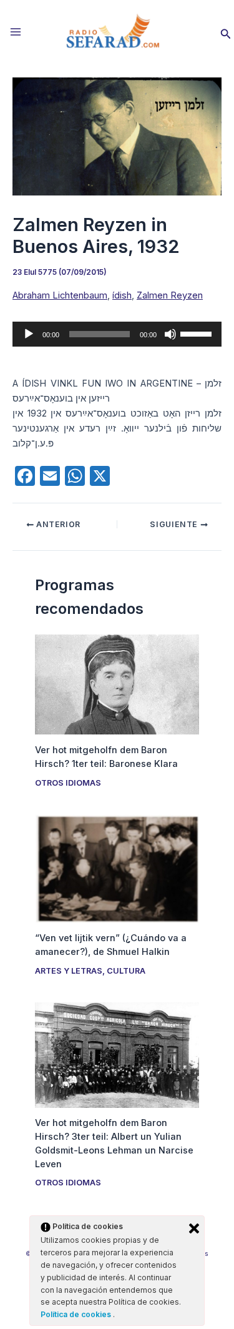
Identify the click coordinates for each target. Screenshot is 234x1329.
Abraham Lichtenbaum (59, 295)
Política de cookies (77, 1314)
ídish (122, 295)
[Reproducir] (28, 334)
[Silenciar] (170, 334)
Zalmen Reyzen (170, 295)
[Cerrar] (194, 1228)
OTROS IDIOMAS (68, 783)
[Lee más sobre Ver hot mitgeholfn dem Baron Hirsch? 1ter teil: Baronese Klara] (116, 683)
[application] (117, 334)
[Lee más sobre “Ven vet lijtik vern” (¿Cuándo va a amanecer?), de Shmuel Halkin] (116, 868)
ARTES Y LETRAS (68, 971)
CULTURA (126, 971)
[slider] (197, 333)
